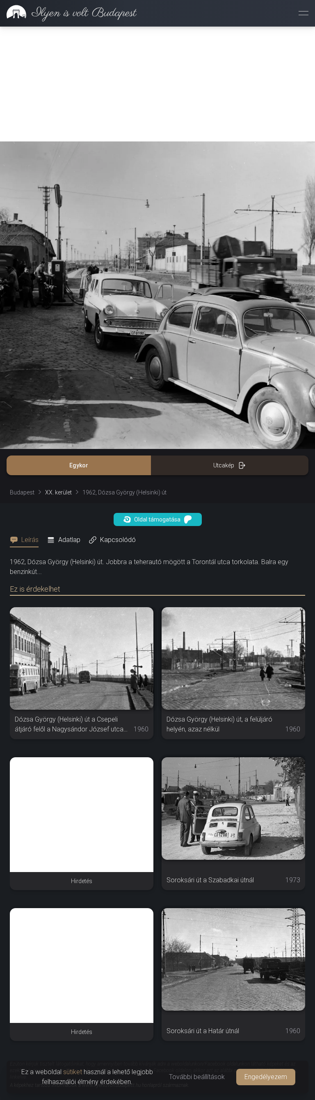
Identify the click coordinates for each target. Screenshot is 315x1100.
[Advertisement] (157, 84)
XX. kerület (58, 492)
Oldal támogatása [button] (157, 519)
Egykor (78, 465)
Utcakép (223, 465)
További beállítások (197, 1077)
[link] (68, 13)
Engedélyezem (265, 1077)
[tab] (26, 540)
